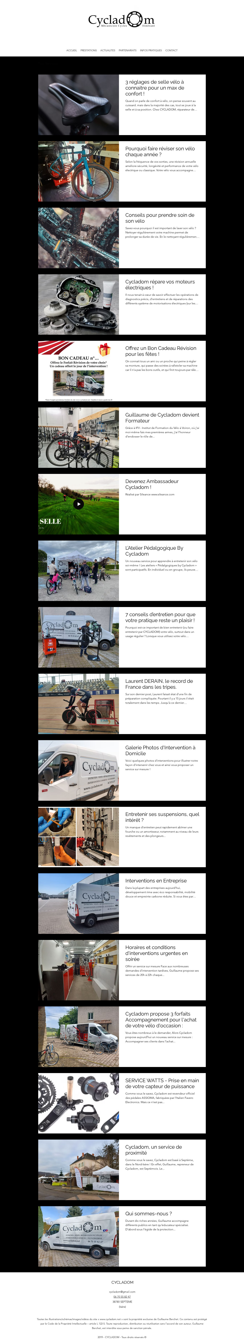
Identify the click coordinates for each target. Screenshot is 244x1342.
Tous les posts (48, 63)
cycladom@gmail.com (122, 1291)
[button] (89, 50)
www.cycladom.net (110, 1319)
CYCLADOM (122, 1282)
